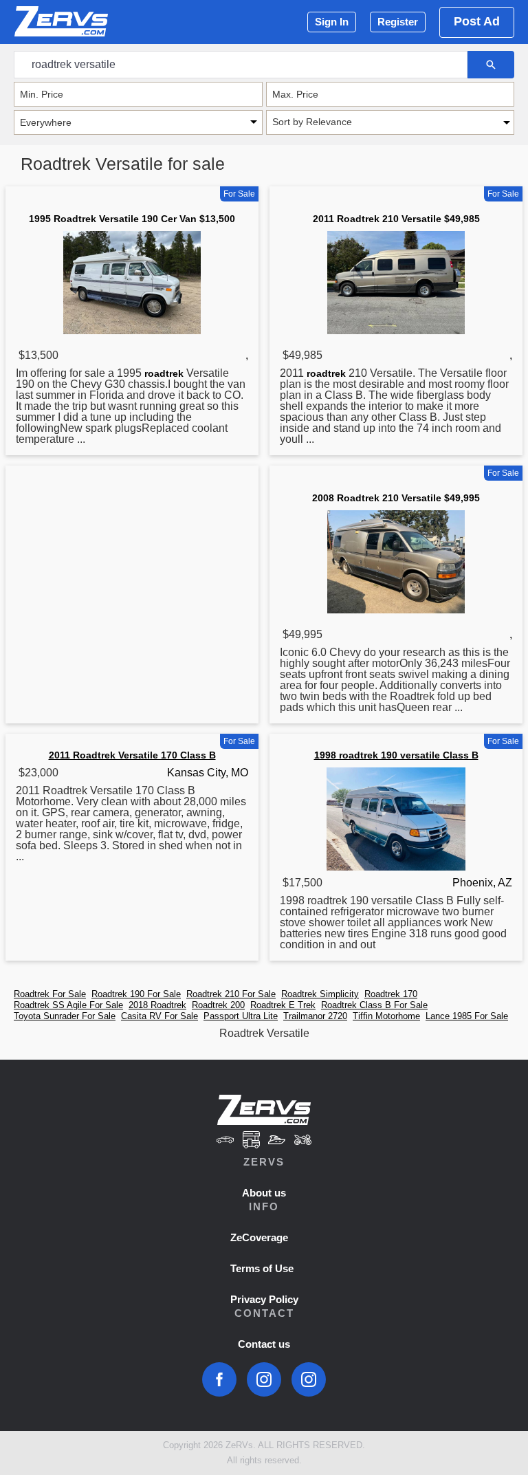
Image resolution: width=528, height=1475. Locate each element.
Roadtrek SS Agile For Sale (68, 1005)
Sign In (332, 22)
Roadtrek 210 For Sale (231, 994)
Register (397, 22)
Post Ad (477, 21)
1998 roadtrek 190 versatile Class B (396, 755)
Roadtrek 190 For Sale (136, 994)
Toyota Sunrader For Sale (65, 1016)
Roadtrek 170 (390, 994)
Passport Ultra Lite (241, 1016)
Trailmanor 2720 (315, 1016)
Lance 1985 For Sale (467, 1016)
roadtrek (164, 373)
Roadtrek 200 (218, 1005)
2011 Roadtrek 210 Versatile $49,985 (396, 218)
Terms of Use (262, 1268)
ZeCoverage (259, 1237)
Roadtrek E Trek (283, 1005)
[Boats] (277, 1141)
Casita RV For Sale (159, 1016)
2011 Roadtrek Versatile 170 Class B (132, 755)
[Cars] (225, 1141)
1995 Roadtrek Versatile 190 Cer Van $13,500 (132, 218)
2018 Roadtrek (157, 1005)
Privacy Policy (264, 1299)
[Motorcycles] (303, 1141)
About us (264, 1193)
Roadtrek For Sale (50, 994)
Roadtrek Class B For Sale (374, 1005)
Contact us (264, 1344)
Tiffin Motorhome (386, 1016)
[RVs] (251, 1141)
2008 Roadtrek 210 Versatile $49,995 (396, 497)
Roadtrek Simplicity (320, 994)
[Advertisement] (132, 577)
